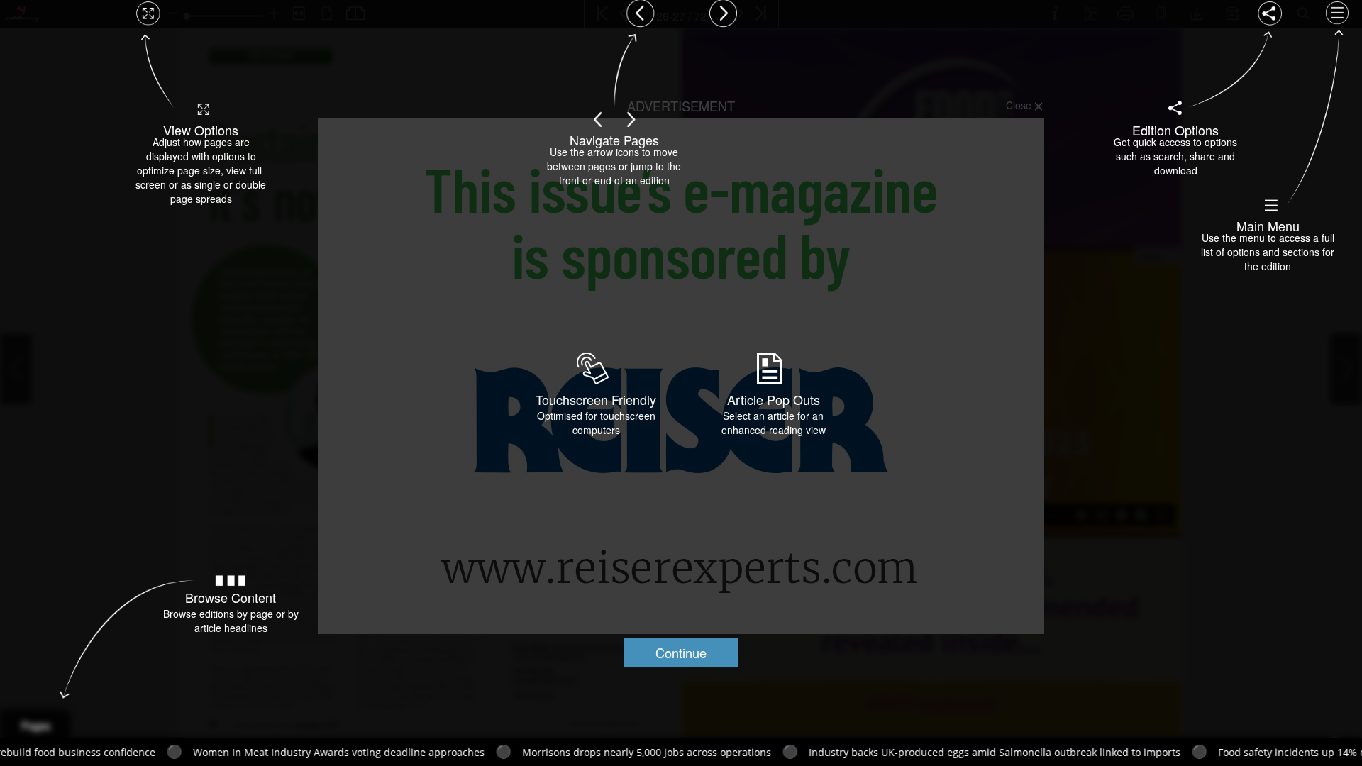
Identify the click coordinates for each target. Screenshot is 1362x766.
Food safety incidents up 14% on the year (1231, 752)
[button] (681, 652)
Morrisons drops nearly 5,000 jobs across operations (562, 752)
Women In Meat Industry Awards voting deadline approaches (254, 752)
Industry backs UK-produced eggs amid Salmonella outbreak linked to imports (910, 752)
